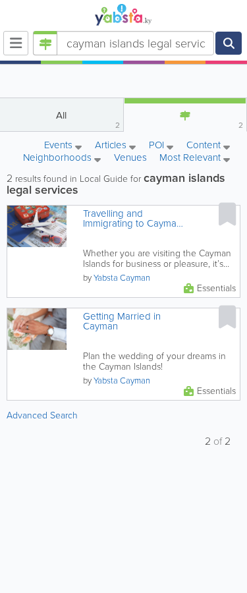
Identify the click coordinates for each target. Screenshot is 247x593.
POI (158, 146)
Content (204, 146)
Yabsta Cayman (122, 277)
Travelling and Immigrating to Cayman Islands (132, 219)
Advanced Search (42, 415)
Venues (130, 157)
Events (59, 146)
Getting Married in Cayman (122, 321)
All (87, 119)
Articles (112, 146)
